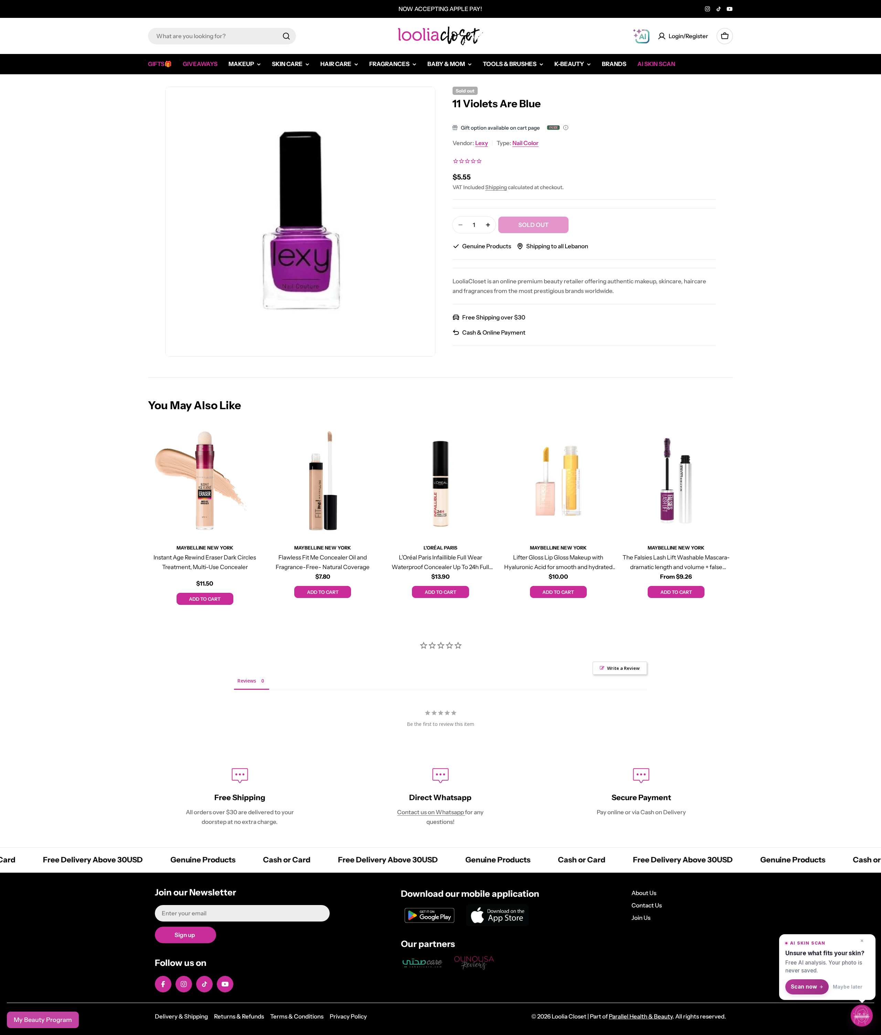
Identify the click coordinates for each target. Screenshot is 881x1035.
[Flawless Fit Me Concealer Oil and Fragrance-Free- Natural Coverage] (322, 480)
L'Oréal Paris (440, 548)
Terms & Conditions (296, 1016)
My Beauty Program (43, 1020)
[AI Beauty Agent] (641, 36)
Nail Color (525, 143)
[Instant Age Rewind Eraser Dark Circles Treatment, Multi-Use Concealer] (205, 480)
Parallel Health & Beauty (640, 1016)
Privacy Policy (348, 1016)
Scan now (804, 986)
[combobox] (222, 36)
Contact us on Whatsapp (431, 812)
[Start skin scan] (862, 1015)
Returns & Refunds (239, 1016)
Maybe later (847, 987)
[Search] (286, 36)
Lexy (481, 143)
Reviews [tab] (246, 680)
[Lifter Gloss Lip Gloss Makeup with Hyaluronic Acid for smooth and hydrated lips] (558, 480)
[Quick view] (251, 439)
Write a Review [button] (623, 668)
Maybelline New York (205, 548)
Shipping (496, 187)
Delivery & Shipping (181, 1016)
